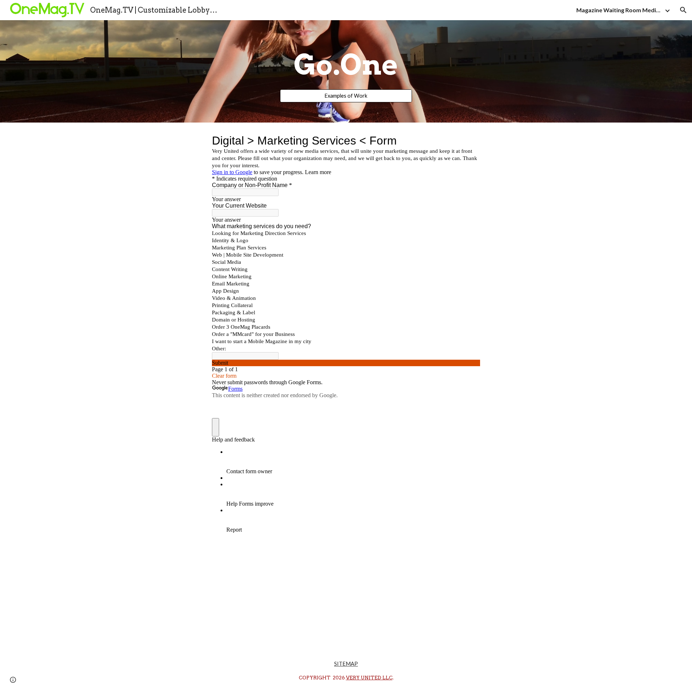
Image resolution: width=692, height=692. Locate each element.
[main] (346, 64)
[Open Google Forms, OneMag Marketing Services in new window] (469, 140)
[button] (683, 10)
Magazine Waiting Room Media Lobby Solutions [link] (619, 9)
